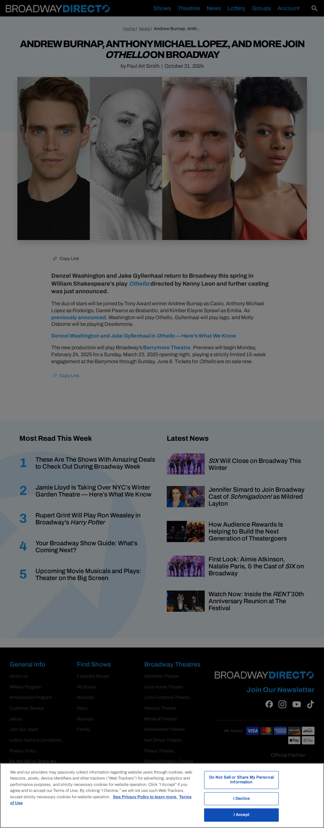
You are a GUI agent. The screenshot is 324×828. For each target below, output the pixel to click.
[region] (162, 795)
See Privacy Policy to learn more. (145, 797)
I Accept (241, 814)
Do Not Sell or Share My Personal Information (241, 780)
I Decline (241, 798)
